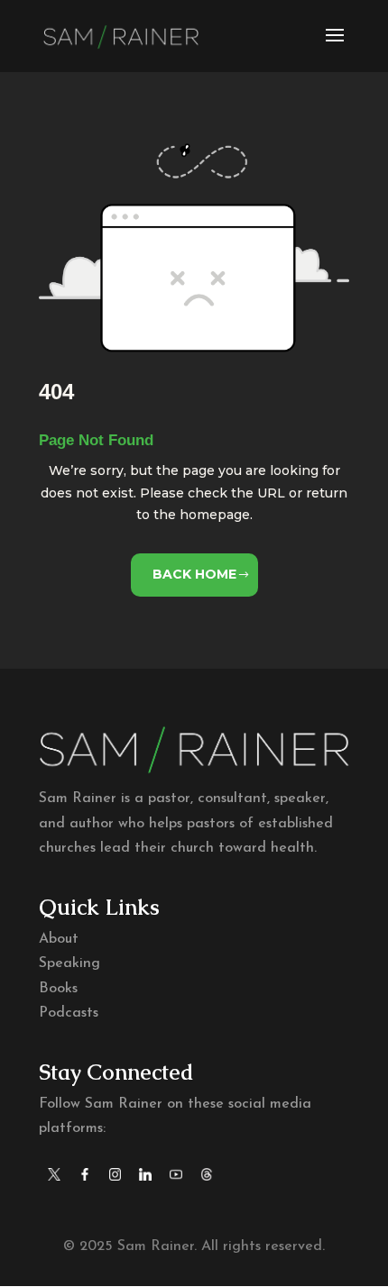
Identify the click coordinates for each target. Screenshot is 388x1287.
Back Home (194, 574)
